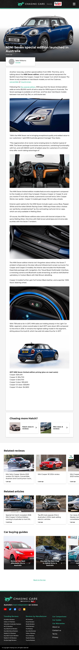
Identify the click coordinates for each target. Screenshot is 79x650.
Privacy (55, 637)
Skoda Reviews (30, 624)
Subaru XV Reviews (9, 622)
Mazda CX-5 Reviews (10, 633)
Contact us (56, 630)
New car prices (22, 43)
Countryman (26, 82)
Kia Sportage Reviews (10, 640)
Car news (14, 43)
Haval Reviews (30, 622)
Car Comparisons (59, 617)
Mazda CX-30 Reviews (10, 638)
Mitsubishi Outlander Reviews (12, 624)
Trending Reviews (11, 616)
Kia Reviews (29, 628)
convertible (14, 82)
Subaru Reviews (30, 633)
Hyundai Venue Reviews (11, 631)
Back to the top (39, 580)
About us (56, 627)
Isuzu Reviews (30, 635)
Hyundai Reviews (31, 631)
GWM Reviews (30, 626)
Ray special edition (28, 87)
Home (7, 43)
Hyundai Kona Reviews (10, 628)
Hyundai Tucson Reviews (11, 635)
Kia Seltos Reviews (9, 619)
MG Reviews (29, 619)
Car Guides (56, 620)
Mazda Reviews (30, 638)
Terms (54, 634)
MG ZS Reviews (8, 626)
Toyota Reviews (30, 640)
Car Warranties (58, 623)
